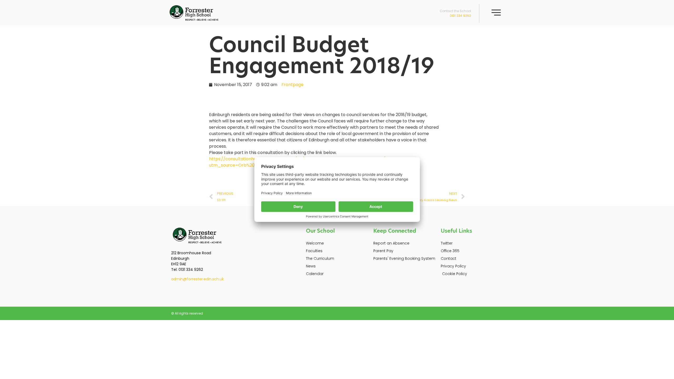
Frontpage (292, 85)
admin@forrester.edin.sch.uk (197, 279)
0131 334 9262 (460, 15)
